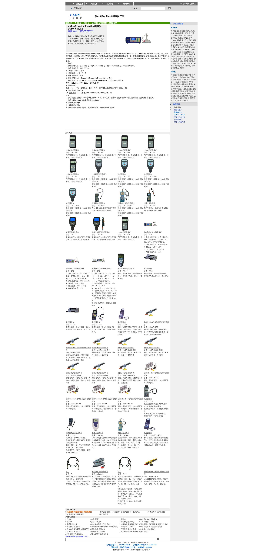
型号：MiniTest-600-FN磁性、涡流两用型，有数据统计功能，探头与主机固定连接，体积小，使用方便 (130, 378)
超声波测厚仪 (105, 512)
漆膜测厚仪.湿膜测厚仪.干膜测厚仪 (127, 512)
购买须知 (177, 107)
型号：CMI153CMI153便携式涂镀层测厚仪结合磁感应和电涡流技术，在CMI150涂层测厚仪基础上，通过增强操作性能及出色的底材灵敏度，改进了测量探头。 (104, 440)
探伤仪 (69, 519)
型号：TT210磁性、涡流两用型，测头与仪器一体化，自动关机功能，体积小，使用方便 (130, 273)
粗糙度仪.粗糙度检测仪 (148, 519)
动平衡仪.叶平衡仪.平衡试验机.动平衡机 (183, 82)
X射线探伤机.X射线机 (75, 534)
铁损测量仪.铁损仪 (98, 532)
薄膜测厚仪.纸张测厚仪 (156, 512)
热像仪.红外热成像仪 (147, 529)
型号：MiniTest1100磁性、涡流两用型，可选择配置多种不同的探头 (156, 378)
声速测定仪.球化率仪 (128, 529)
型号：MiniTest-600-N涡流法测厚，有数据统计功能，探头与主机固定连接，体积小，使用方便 (104, 378)
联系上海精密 (143, 542)
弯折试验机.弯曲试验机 (185, 96)
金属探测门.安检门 (128, 527)
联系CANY (78, 8)
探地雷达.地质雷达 (73, 532)
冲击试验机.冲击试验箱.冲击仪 (182, 75)
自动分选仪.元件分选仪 (129, 532)
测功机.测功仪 (72, 524)
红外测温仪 (95, 519)
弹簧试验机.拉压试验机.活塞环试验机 (183, 77)
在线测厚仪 (104, 514)
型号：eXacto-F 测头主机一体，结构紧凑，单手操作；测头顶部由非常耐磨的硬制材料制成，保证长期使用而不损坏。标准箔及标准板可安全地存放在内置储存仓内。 (104, 479)
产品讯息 (126, 542)
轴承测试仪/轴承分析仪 (99, 534)
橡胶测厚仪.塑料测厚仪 (75, 514)
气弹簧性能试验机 (184, 94)
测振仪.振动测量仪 (128, 522)
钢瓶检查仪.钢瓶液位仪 (129, 524)
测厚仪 (123, 519)
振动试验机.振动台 (181, 100)
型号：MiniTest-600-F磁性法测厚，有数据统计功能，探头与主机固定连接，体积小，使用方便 (78, 378)
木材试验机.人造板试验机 (182, 89)
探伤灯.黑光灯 (96, 522)
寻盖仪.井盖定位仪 (73, 527)
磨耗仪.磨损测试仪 (98, 529)
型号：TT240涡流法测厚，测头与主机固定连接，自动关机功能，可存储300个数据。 (104, 327)
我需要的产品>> (90, 44)
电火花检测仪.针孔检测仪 (100, 524)
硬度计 (69, 522)
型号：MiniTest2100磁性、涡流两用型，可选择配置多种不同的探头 (78, 404)
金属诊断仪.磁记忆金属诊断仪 (78, 529)
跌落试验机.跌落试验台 (181, 80)
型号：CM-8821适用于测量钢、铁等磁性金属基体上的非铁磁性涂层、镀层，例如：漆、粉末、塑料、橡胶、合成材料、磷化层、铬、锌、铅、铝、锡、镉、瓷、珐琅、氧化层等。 (130, 440)
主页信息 (118, 542)
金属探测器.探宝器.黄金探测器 (151, 527)
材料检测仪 (144, 532)
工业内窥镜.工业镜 (147, 522)
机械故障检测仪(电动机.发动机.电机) (104, 527)
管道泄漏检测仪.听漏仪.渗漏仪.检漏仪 (154, 524)
